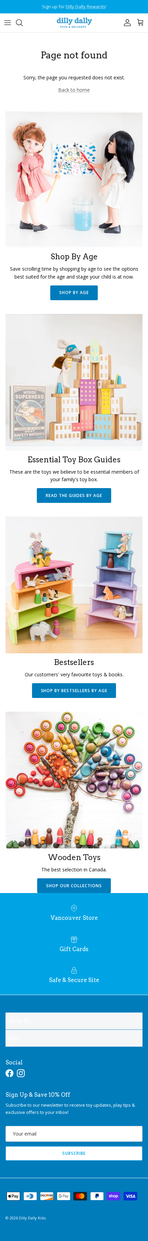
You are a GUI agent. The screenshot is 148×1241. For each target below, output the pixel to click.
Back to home (74, 90)
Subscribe (74, 1153)
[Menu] (7, 22)
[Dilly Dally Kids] (74, 23)
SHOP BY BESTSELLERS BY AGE (74, 690)
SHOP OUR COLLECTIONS (74, 886)
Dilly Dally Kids (32, 1217)
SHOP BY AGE (74, 292)
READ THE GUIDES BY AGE (74, 495)
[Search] (22, 22)
